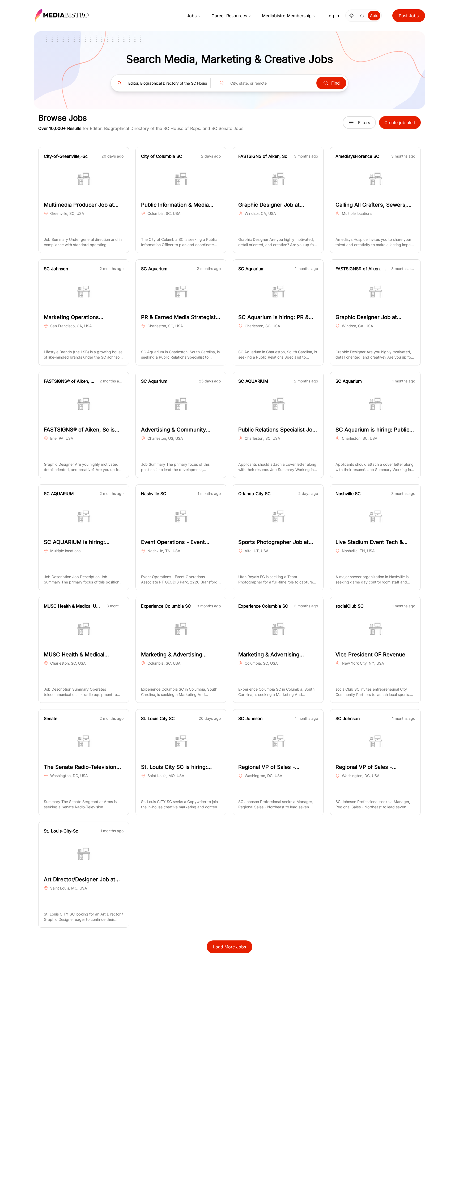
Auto (374, 15)
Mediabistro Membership (287, 15)
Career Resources (229, 15)
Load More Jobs (229, 946)
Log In (332, 15)
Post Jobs (409, 15)
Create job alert (399, 122)
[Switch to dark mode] (362, 15)
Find (335, 83)
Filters (364, 122)
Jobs (192, 15)
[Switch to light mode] (351, 15)
